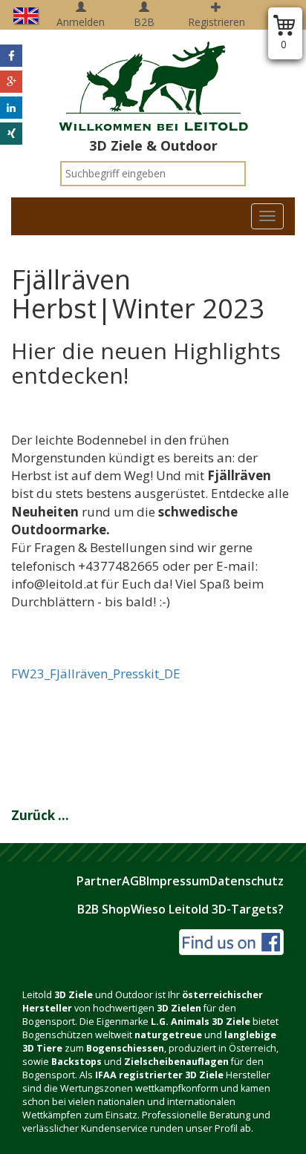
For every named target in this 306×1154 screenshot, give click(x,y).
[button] (11, 56)
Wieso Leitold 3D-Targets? (207, 909)
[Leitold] (153, 78)
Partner (99, 881)
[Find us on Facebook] (231, 941)
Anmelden (80, 22)
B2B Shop (104, 909)
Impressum (177, 881)
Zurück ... (40, 815)
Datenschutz (246, 881)
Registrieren (216, 22)
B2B (144, 22)
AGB (134, 881)
